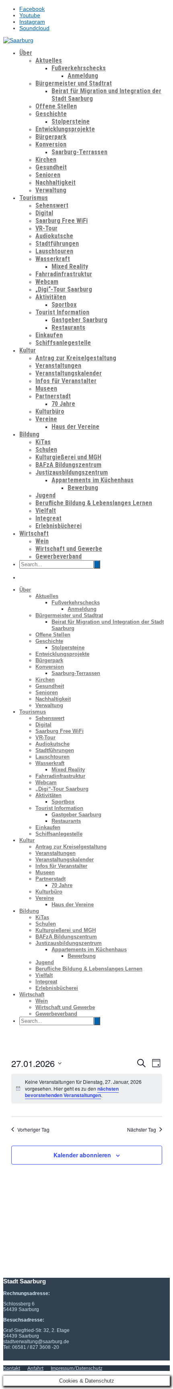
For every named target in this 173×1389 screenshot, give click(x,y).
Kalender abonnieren (82, 1155)
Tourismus (33, 198)
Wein (42, 541)
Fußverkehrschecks (78, 68)
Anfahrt (35, 1368)
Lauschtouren (54, 251)
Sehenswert (51, 205)
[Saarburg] (18, 40)
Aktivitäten (50, 297)
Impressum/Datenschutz (76, 1368)
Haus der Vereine (75, 426)
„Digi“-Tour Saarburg (63, 289)
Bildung (29, 434)
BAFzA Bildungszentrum (68, 465)
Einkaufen (49, 335)
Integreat (48, 518)
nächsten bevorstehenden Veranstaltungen (72, 1092)
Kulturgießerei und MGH (68, 457)
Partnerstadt (53, 396)
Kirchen (45, 159)
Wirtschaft (34, 533)
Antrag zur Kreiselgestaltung (75, 358)
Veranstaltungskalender (68, 373)
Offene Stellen (56, 106)
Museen (46, 388)
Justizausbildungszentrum (71, 472)
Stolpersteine (70, 121)
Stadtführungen (57, 243)
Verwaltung (50, 190)
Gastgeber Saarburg (79, 320)
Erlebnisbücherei (58, 526)
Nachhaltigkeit (55, 182)
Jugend (45, 495)
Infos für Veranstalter (66, 381)
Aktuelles (48, 60)
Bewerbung (83, 488)
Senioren (47, 175)
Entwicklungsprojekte (65, 129)
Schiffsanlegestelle (63, 343)
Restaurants (68, 327)
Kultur (27, 350)
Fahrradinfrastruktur (63, 274)
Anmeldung (83, 76)
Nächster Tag (141, 1129)
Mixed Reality (69, 266)
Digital (44, 213)
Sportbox (63, 304)
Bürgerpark (50, 137)
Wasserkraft (52, 259)
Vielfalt (45, 510)
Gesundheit (51, 167)
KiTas (43, 442)
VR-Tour (46, 228)
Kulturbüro (49, 411)
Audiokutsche (54, 236)
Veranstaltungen (58, 365)
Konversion (50, 144)
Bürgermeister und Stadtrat (73, 83)
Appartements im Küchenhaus (92, 480)
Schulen (46, 449)
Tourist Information (62, 312)
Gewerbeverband (58, 556)
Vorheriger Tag (33, 1129)
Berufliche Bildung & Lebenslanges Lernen (93, 503)
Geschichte (51, 114)
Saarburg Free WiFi (61, 220)
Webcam (46, 282)
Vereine (46, 419)
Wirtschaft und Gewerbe (68, 549)
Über (25, 53)
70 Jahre (63, 404)
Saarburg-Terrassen (79, 152)
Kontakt (11, 1368)
